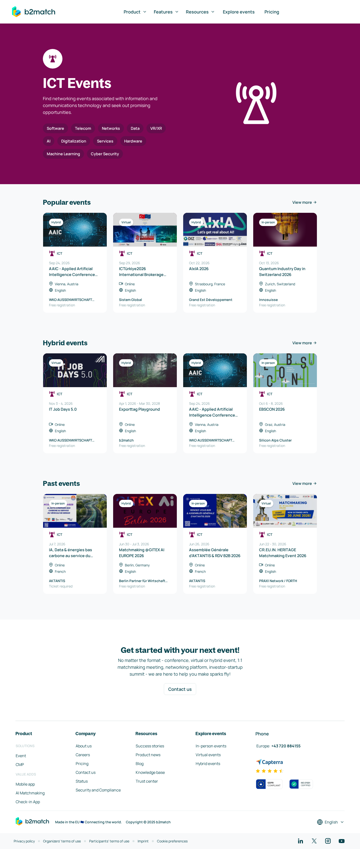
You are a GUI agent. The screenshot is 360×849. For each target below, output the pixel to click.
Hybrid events (208, 763)
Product (132, 12)
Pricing (271, 12)
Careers (83, 754)
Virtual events (208, 754)
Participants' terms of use (109, 841)
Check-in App (28, 801)
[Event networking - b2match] (33, 11)
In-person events (211, 746)
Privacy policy (24, 841)
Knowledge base (150, 772)
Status (82, 781)
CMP (20, 764)
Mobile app (25, 784)
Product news (148, 754)
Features (163, 12)
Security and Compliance (98, 790)
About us (84, 746)
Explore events (239, 12)
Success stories (150, 746)
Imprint (143, 841)
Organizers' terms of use (62, 841)
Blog (140, 763)
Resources (197, 12)
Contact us (180, 689)
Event (21, 755)
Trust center (147, 781)
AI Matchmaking (30, 793)
